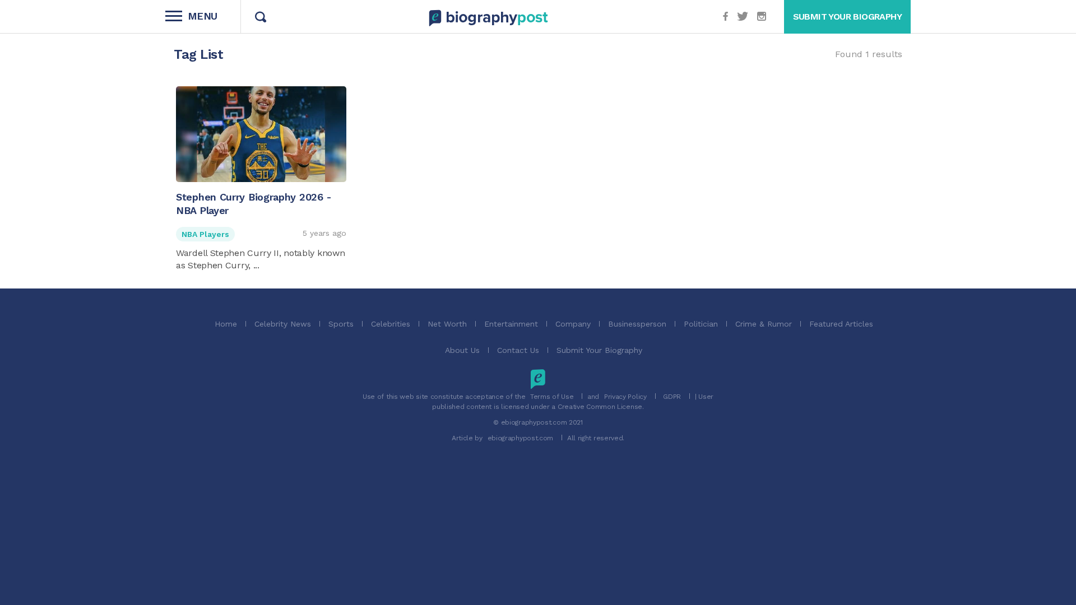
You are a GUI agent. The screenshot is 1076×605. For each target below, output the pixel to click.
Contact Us (518, 350)
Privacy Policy (625, 397)
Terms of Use (551, 397)
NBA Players (205, 234)
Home (226, 323)
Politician (701, 323)
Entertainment (511, 323)
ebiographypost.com (521, 438)
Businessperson (637, 323)
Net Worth (447, 323)
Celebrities (390, 323)
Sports (341, 323)
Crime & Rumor (763, 323)
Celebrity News (282, 323)
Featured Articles (841, 323)
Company (573, 323)
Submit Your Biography (599, 350)
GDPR (672, 397)
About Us (462, 350)
